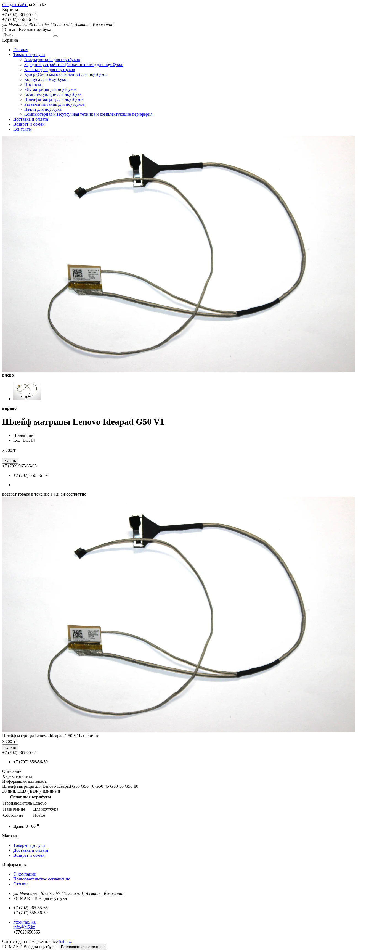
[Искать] (55, 36)
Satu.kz (65, 941)
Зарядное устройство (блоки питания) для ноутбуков (73, 64)
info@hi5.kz (24, 927)
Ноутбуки (33, 84)
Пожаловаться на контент (82, 947)
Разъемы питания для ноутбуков (54, 104)
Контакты (22, 129)
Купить (10, 461)
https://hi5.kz (24, 922)
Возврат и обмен (29, 124)
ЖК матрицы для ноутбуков (50, 89)
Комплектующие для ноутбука (52, 94)
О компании (24, 874)
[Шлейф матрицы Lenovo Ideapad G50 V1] (178, 730)
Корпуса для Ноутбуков (46, 79)
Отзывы (20, 884)
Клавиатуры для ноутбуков (49, 69)
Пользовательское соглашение (41, 879)
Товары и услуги (29, 54)
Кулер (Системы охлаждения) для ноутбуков (66, 74)
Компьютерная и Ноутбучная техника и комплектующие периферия (88, 114)
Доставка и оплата (30, 119)
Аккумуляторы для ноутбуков (52, 59)
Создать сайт (15, 4)
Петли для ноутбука (43, 109)
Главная (20, 49)
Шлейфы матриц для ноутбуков (54, 99)
